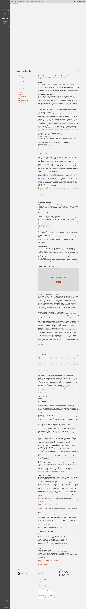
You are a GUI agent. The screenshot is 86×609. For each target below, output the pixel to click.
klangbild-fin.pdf (64, 571)
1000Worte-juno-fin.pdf (65, 575)
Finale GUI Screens (21, 90)
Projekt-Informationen (22, 102)
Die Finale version (21, 79)
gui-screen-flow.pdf (64, 574)
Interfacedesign (41, 571)
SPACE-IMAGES (41, 561)
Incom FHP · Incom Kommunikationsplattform (5, 4)
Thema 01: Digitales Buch (22, 77)
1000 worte (50, 595)
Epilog (19, 98)
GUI (45, 595)
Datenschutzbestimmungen (55, 277)
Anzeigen (58, 282)
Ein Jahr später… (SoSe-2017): (23, 100)
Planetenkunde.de (41, 563)
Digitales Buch (41, 597)
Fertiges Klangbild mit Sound (23, 86)
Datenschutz (7, 606)
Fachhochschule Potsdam (32, 1)
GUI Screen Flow (21, 92)
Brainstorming (41, 595)
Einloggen (83, 1)
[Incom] (7, 603)
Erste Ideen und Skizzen (22, 82)
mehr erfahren (40, 1)
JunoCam (40, 558)
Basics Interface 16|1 (41, 583)
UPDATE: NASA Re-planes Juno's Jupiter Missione (48, 560)
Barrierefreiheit (6, 607)
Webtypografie (52, 597)
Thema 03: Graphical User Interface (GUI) (25, 88)
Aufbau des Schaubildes (22, 96)
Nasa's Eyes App (41, 557)
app (55, 593)
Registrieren (77, 1)
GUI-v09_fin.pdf (64, 572)
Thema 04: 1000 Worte (22, 94)
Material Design (50, 593)
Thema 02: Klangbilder (22, 81)
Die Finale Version (21, 84)
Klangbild (47, 597)
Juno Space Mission (42, 593)
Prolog (19, 75)
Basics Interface (41, 590)
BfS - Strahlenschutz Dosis (43, 564)
